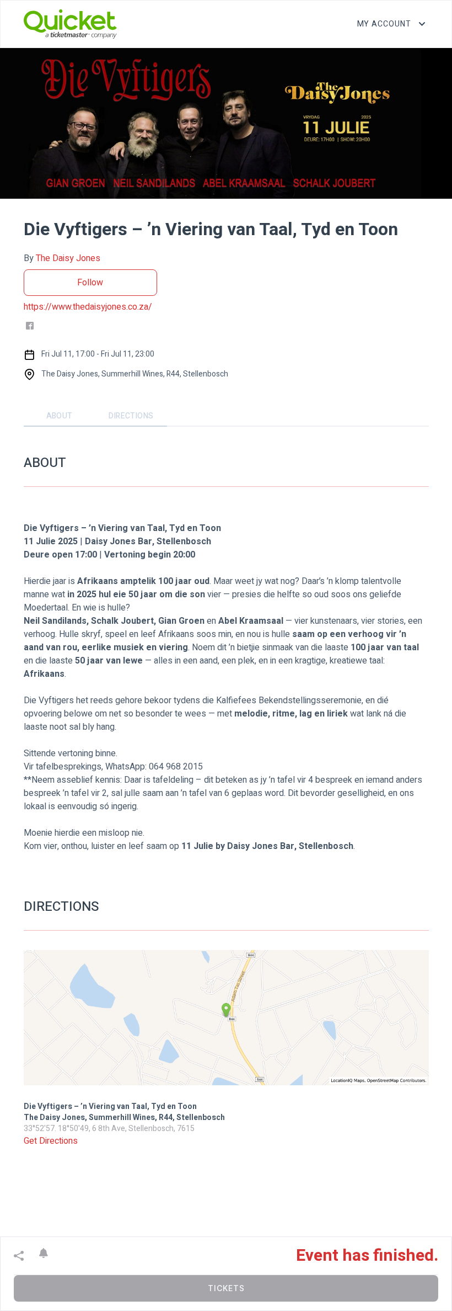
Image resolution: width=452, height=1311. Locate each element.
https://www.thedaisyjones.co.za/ (88, 307)
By (62, 258)
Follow (90, 282)
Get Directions (51, 1141)
